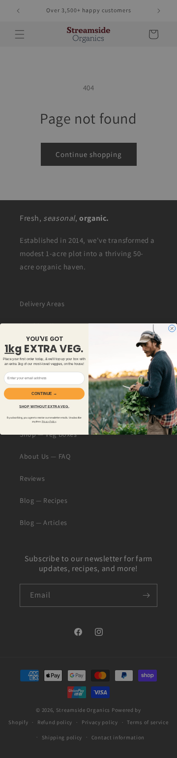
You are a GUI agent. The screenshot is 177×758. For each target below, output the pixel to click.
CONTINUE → (44, 394)
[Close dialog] (172, 328)
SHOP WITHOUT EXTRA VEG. (44, 406)
